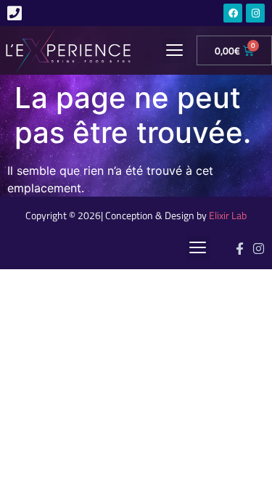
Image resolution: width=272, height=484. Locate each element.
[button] (174, 50)
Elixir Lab (228, 215)
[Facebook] (232, 13)
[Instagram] (255, 13)
